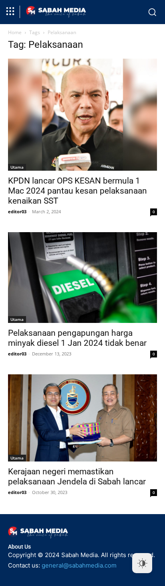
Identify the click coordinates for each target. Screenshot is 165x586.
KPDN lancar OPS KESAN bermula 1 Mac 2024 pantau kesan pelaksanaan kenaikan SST (77, 191)
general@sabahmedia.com (79, 565)
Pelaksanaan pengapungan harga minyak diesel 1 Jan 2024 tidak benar (77, 338)
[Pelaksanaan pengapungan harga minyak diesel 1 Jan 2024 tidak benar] (82, 277)
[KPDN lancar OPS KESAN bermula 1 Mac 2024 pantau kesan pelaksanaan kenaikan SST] (82, 115)
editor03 (17, 211)
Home (15, 32)
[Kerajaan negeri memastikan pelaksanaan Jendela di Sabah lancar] (82, 417)
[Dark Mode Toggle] (142, 563)
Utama (17, 167)
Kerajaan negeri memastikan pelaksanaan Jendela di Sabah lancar (77, 476)
